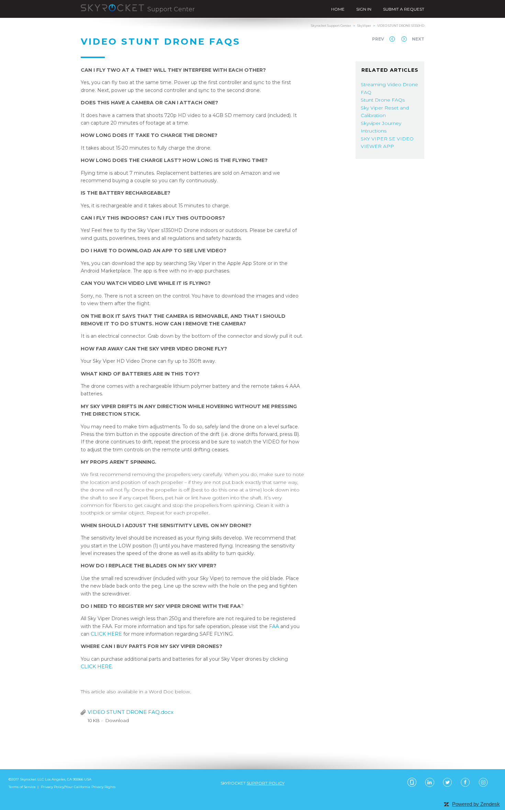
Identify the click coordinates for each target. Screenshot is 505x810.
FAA (274, 626)
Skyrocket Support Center (331, 25)
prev (378, 39)
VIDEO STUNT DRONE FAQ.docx (130, 712)
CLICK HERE (106, 634)
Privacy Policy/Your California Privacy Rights (78, 787)
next (418, 39)
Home (338, 9)
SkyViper (364, 25)
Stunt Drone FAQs (383, 100)
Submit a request (403, 9)
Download (117, 720)
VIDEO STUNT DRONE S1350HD (400, 25)
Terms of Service (22, 787)
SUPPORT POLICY (265, 783)
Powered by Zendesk (476, 804)
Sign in (363, 9)
